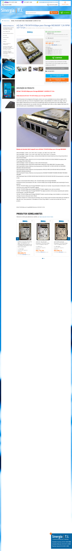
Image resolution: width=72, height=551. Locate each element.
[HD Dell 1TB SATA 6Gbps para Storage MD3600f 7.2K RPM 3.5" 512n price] (35, 69)
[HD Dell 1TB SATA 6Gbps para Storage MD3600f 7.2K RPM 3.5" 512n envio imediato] (19, 69)
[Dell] (30, 32)
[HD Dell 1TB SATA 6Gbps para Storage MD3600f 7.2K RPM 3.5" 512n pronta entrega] (40, 69)
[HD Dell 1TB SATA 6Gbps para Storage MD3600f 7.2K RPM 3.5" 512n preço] (29, 69)
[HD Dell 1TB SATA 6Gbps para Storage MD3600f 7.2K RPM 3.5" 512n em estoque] (24, 69)
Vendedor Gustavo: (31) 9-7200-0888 (61, 542)
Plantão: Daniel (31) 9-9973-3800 (60, 546)
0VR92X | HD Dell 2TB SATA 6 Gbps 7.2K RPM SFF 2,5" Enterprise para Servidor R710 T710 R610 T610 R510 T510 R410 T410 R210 (25, 244)
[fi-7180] (8, 104)
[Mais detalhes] (25, 231)
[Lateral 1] (8, 68)
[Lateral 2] (8, 89)
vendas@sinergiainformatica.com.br (48, 2)
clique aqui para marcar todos (46, 217)
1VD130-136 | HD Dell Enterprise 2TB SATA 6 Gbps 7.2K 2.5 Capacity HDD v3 (42, 243)
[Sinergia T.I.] (12, 11)
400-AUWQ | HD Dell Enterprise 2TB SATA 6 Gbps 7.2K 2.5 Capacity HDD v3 (61, 243)
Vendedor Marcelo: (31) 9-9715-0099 (61, 544)
